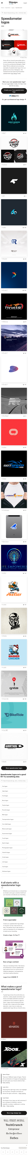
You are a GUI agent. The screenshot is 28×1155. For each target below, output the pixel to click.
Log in (25, 3)
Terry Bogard (5, 416)
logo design (14, 73)
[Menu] (2, 2)
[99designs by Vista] (13, 2)
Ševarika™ (5, 290)
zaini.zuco (5, 164)
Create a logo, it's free (10, 935)
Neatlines (5, 636)
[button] (26, 1145)
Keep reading (6, 1082)
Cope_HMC (5, 730)
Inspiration (7, 7)
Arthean (4, 447)
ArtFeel (4, 573)
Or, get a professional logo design (13, 99)
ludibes (4, 227)
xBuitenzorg (5, 321)
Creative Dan (5, 698)
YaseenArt (5, 258)
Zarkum (4, 478)
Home (2, 7)
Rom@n (4, 761)
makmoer (4, 1039)
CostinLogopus (6, 510)
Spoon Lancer (6, 541)
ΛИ (3, 196)
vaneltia (4, 604)
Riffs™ (4, 133)
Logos (13, 7)
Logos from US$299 (9, 977)
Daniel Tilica (24, 57)
